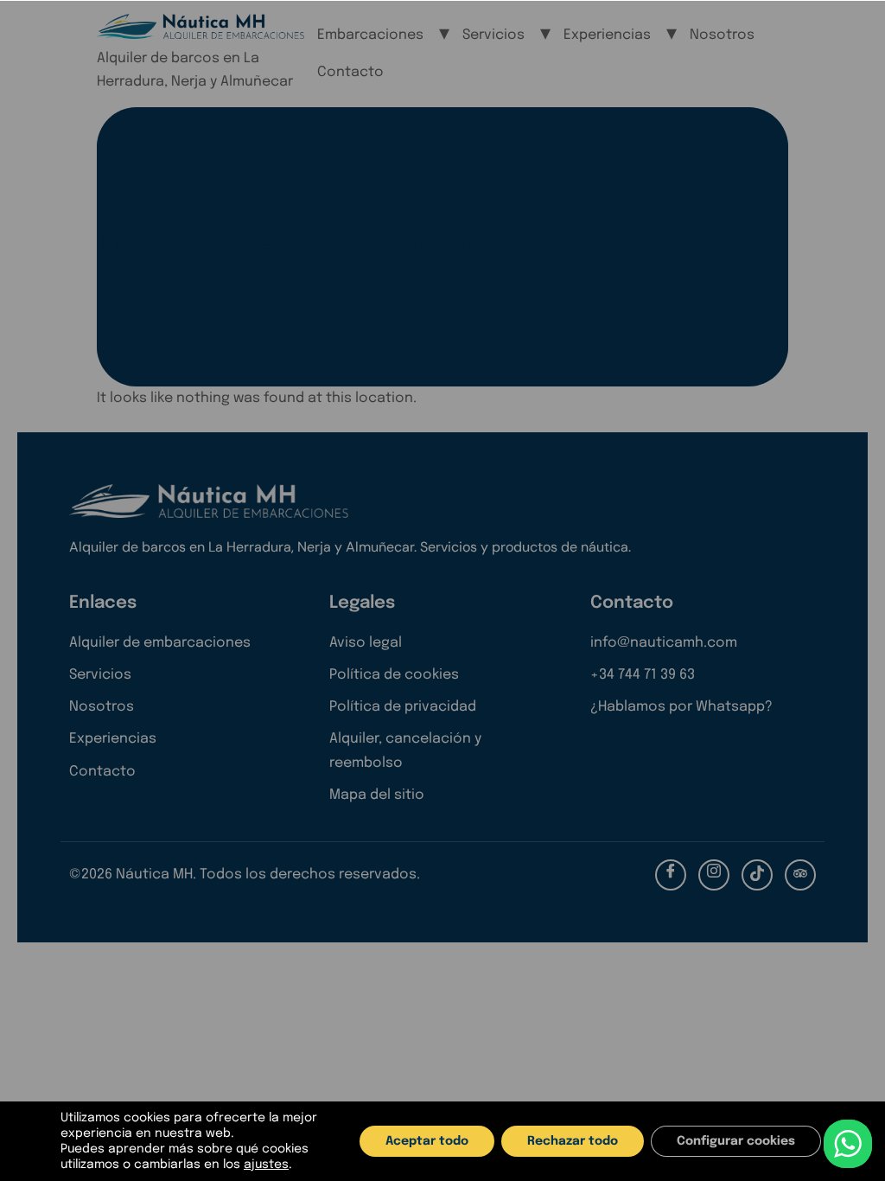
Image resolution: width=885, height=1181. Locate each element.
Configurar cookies (736, 1141)
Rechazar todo (572, 1141)
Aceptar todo (426, 1141)
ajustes (266, 1165)
